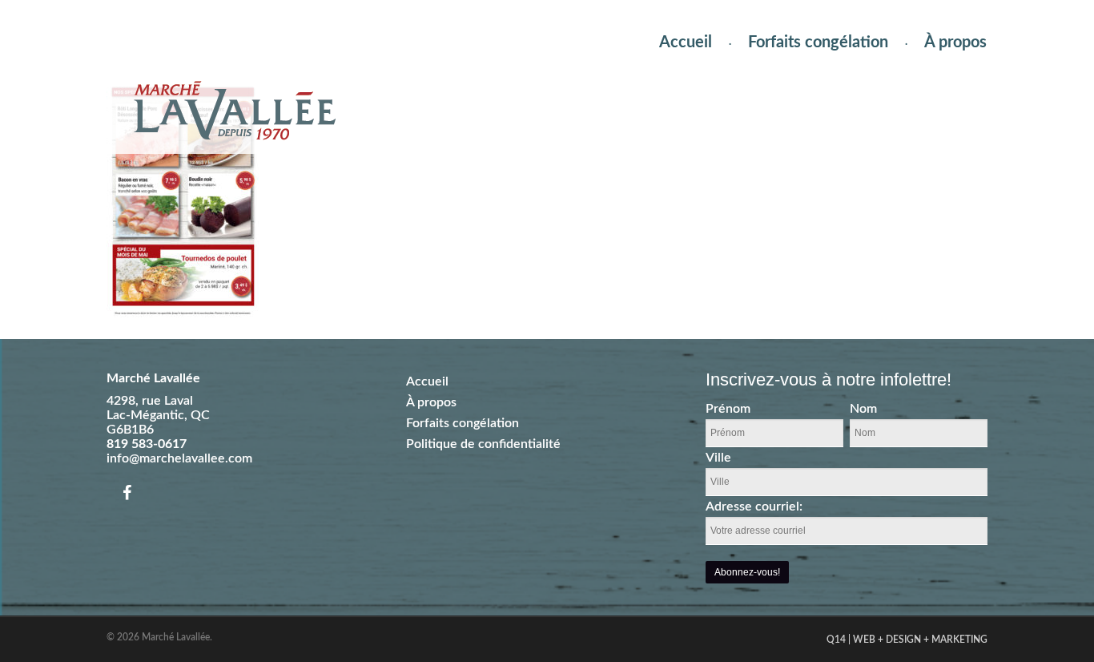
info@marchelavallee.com (179, 458)
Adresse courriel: (754, 506)
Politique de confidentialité (483, 444)
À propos (955, 42)
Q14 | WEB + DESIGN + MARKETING (907, 639)
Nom (863, 408)
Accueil (685, 42)
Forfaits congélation (818, 42)
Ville (718, 457)
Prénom (728, 408)
